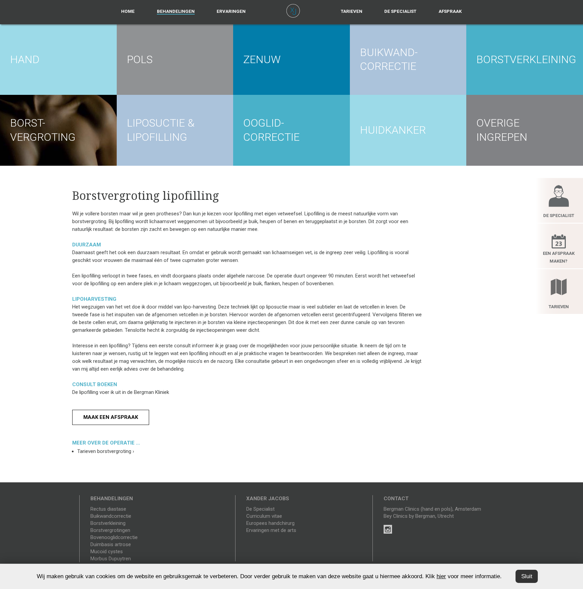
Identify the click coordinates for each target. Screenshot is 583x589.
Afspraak (450, 11)
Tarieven (351, 11)
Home (128, 11)
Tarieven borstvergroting (105, 451)
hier (441, 576)
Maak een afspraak (110, 417)
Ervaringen (231, 11)
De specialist (400, 11)
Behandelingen (176, 11)
